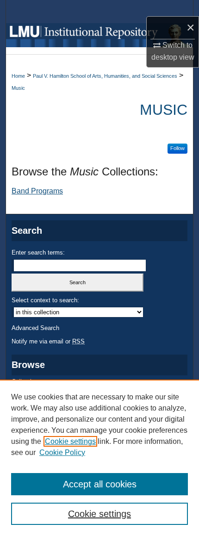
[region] (99, 458)
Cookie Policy (62, 452)
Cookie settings (70, 441)
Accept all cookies (100, 484)
